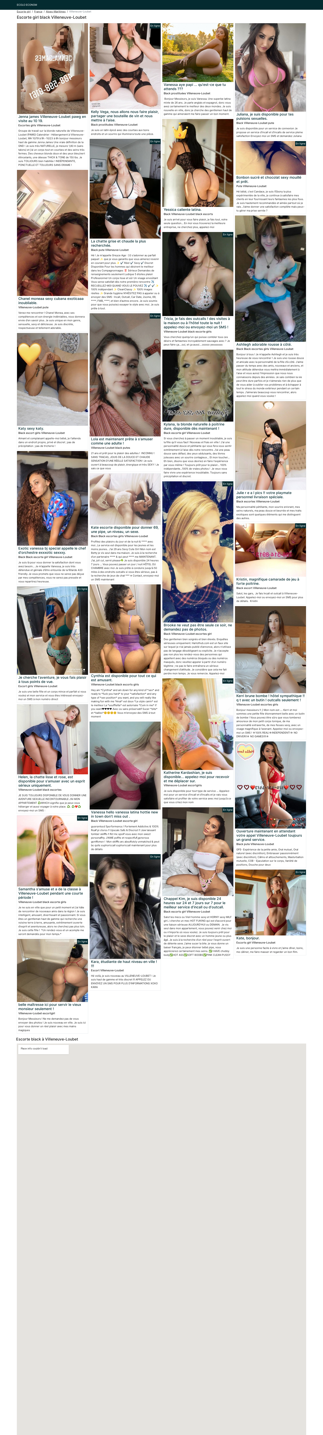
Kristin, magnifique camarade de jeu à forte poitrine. (267, 581)
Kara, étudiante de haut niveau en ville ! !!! (124, 964)
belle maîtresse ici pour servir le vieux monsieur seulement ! (49, 1006)
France (38, 11)
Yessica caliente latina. (183, 209)
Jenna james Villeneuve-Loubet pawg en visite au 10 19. (52, 118)
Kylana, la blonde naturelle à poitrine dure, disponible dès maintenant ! (194, 426)
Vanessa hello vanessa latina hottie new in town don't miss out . (124, 814)
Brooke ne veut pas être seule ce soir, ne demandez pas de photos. (198, 627)
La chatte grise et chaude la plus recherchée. (118, 243)
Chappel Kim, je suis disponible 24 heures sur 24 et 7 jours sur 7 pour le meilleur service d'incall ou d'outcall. (194, 903)
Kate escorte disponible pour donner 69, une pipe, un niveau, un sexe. (125, 529)
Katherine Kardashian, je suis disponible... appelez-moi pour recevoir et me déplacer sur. (196, 776)
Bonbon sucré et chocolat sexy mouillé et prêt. (268, 179)
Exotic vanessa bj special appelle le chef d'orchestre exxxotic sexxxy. (52, 550)
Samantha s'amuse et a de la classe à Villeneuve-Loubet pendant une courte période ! (50, 893)
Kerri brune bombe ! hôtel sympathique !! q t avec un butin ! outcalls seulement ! (270, 698)
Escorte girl (24, 11)
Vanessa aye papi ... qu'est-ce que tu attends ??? (195, 87)
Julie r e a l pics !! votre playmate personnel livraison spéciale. (264, 495)
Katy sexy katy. (31, 428)
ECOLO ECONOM (27, 4)
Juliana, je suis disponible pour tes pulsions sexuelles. (265, 116)
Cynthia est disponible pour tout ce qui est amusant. (123, 678)
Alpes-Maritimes (56, 11)
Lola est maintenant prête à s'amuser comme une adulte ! (122, 441)
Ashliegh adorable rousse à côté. (264, 344)
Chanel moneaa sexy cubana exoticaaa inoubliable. (51, 300)
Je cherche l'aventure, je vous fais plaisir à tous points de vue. (52, 679)
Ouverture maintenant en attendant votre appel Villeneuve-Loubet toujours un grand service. (269, 835)
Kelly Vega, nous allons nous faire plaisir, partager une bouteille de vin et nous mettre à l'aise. (125, 116)
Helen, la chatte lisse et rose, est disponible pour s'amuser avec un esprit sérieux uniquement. (51, 781)
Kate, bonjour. (248, 938)
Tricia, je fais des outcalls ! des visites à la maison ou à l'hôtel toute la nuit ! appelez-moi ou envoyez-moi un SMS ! (197, 323)
